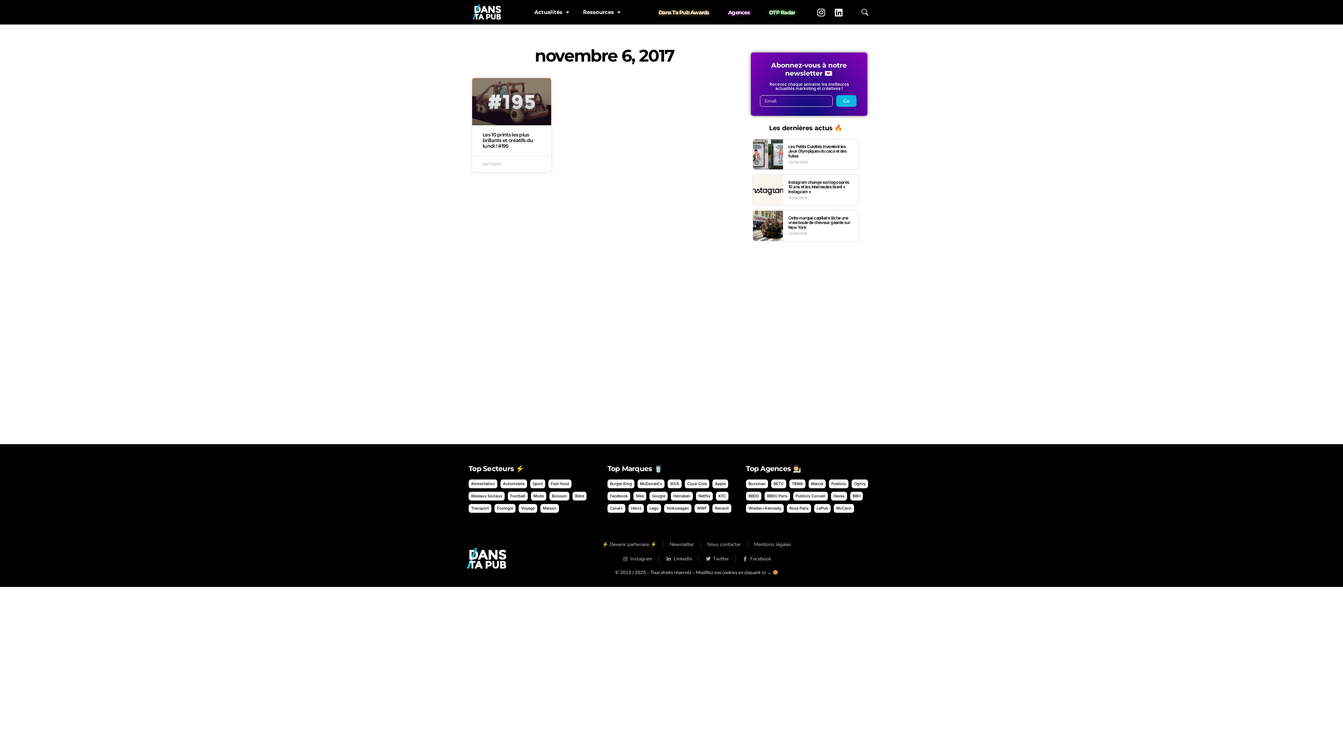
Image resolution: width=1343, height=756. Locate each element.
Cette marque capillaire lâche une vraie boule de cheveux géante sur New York (819, 222)
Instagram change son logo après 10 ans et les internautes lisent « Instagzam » (818, 187)
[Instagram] (821, 12)
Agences (739, 12)
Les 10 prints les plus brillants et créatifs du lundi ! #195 (508, 140)
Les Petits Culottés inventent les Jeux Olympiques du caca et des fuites (817, 151)
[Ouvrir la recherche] (865, 12)
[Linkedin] (838, 12)
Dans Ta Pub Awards (684, 12)
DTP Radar (782, 12)
